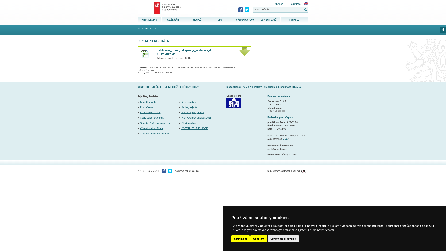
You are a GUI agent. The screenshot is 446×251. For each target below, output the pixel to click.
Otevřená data (188, 123)
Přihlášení (279, 4)
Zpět (155, 29)
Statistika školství (149, 102)
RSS (295, 87)
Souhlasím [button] (240, 238)
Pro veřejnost (147, 107)
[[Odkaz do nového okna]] (233, 107)
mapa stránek (233, 87)
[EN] (306, 4)
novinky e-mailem (252, 87)
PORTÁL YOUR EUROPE (194, 128)
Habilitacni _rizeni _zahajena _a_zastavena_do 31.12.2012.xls (184, 52)
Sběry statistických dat (152, 117)
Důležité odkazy (189, 102)
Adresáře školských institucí (154, 133)
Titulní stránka (144, 29)
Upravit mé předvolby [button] (283, 238)
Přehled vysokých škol (192, 112)
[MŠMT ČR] (167, 8)
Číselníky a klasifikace (151, 128)
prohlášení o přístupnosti (277, 87)
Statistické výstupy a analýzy (155, 123)
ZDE (285, 139)
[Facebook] (240, 9)
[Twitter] (247, 9)
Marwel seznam (443, 30)
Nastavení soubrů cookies (187, 171)
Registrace (295, 4)
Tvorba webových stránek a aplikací (283, 171)
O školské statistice (150, 112)
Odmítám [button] (258, 238)
